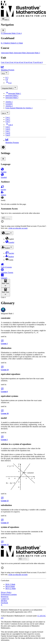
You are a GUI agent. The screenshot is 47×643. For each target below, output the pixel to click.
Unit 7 (7, 131)
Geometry (9, 104)
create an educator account (17, 228)
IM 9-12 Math (10, 588)
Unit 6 (7, 129)
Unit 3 (7, 122)
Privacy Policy (6, 592)
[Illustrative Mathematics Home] (23, 9)
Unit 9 (7, 135)
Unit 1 (7, 117)
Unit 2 (7, 119)
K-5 (6, 78)
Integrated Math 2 (11, 96)
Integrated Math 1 (7, 88)
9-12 (3, 73)
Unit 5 (7, 127)
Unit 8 (7, 133)
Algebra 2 (9, 106)
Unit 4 (4, 113)
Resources (4, 596)
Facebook (4, 603)
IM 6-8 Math (10, 586)
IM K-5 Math (10, 584)
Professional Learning (9, 594)
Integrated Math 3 (11, 98)
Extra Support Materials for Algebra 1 (19, 108)
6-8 (6, 80)
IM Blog (4, 601)
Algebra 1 (9, 102)
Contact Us (5, 599)
